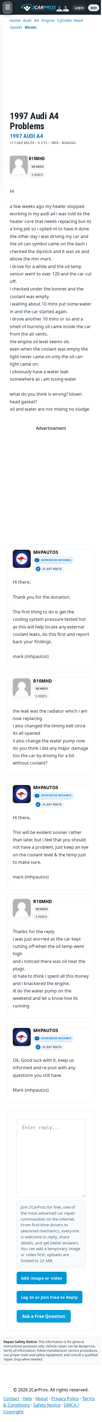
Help (27, 1398)
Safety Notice (46, 1405)
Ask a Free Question (43, 1316)
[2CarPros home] (42, 7)
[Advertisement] (51, 74)
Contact (11, 1398)
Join (94, 7)
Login (79, 7)
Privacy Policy (65, 1398)
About (41, 1398)
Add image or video (41, 1278)
